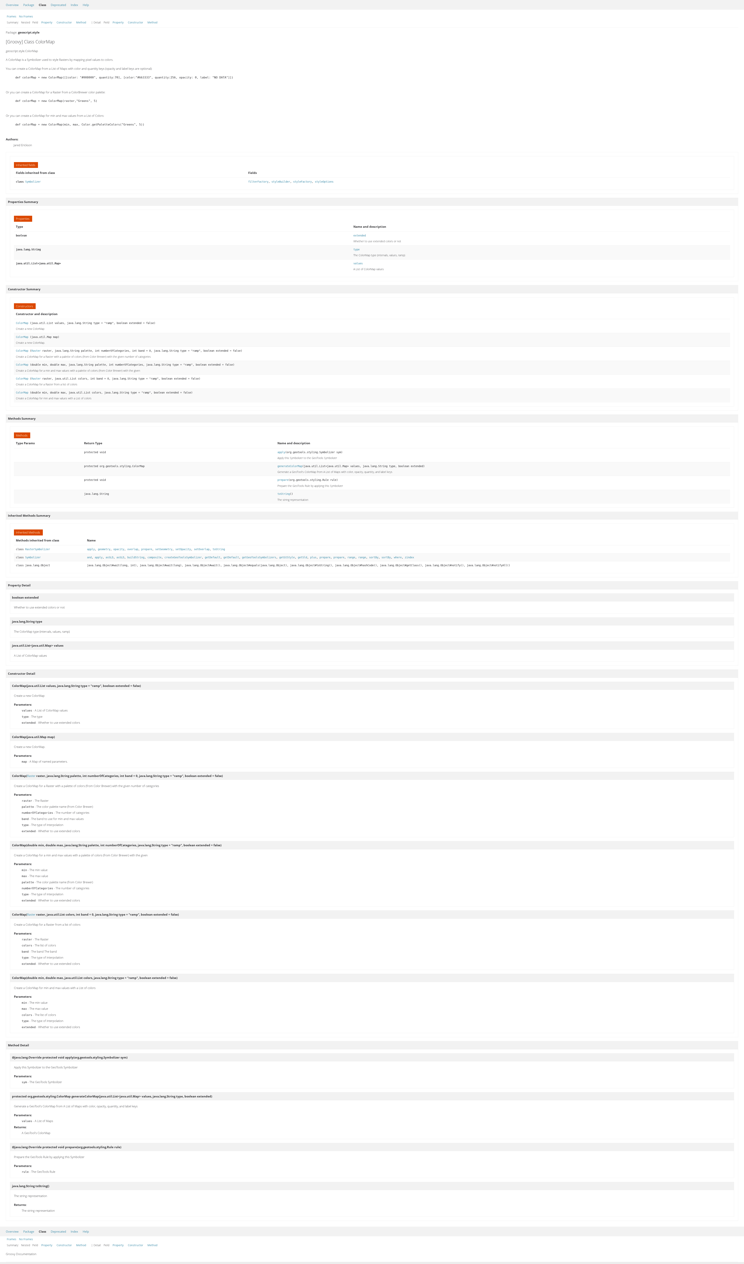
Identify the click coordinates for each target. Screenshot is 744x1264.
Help (86, 5)
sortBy (373, 557)
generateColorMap (289, 466)
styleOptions (324, 181)
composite (154, 557)
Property (46, 22)
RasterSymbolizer (37, 549)
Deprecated (58, 5)
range (351, 557)
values (358, 263)
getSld (302, 557)
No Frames (26, 16)
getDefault (212, 557)
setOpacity (183, 549)
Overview (12, 5)
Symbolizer (33, 181)
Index (74, 5)
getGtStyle (287, 557)
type (356, 249)
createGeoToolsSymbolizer (183, 557)
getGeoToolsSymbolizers (259, 557)
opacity (118, 549)
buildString (135, 557)
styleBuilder (280, 181)
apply (281, 452)
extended (359, 235)
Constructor (64, 22)
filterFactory (258, 181)
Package (28, 5)
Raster (36, 350)
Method (81, 22)
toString (283, 493)
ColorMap (22, 323)
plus (313, 557)
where (398, 557)
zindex (409, 557)
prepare (282, 479)
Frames (11, 16)
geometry (104, 549)
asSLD (109, 557)
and (89, 557)
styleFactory (302, 181)
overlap (132, 549)
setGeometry (163, 549)
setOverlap (201, 549)
